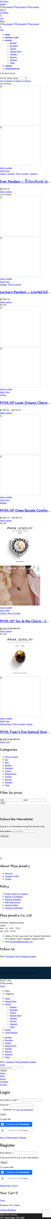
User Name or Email (9, 1100)
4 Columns (26, 81)
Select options (6, 191)
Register (4, 1162)
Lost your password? (24, 1109)
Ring (7, 762)
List (1, 81)
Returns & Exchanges (14, 896)
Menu (2, 21)
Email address (6, 1152)
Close (2, 986)
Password (5, 1104)
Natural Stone (5, 724)
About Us (9, 873)
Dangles (10, 173)
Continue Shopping (8, 1210)
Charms (3, 173)
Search (3, 1071)
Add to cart (5, 742)
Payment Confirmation (14, 908)
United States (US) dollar (14, 1217)
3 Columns (17, 81)
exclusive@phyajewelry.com (21, 941)
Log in (3, 1114)
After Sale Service (12, 902)
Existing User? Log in (8, 1185)
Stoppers (33, 173)
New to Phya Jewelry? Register (13, 1137)
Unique (30, 724)
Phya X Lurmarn (22, 173)
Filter (3, 803)
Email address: (6, 831)
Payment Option (11, 905)
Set (6, 759)
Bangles (3, 503)
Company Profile (12, 876)
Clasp (7, 785)
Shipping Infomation (13, 899)
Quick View (5, 171)
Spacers (8, 779)
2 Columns (7, 81)
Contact (8, 879)
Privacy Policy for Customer (16, 893)
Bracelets (9, 768)
